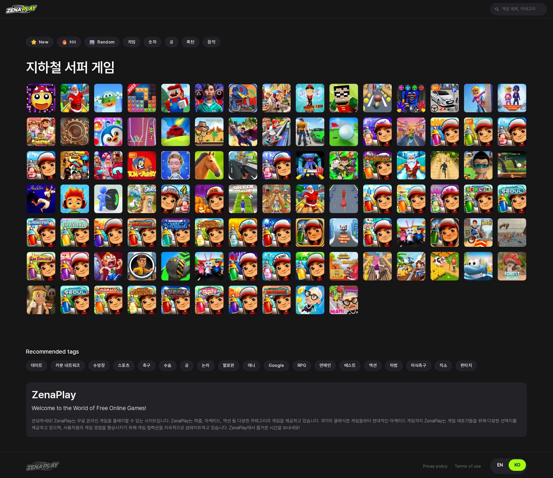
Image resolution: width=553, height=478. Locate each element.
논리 (206, 365)
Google (276, 365)
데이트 (36, 365)
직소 (443, 365)
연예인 (325, 365)
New (43, 42)
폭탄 (190, 42)
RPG (302, 365)
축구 (147, 365)
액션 (373, 365)
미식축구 (419, 365)
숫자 (152, 42)
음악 (211, 42)
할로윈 (228, 365)
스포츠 (124, 365)
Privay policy (435, 466)
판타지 (466, 365)
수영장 (99, 365)
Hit (73, 42)
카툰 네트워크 (68, 365)
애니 (251, 365)
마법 (394, 365)
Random (105, 42)
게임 (132, 42)
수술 (168, 365)
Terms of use (467, 466)
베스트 (350, 365)
